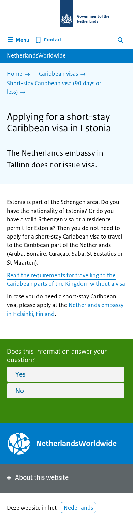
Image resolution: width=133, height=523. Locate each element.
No (19, 390)
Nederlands (78, 507)
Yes (20, 374)
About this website (42, 477)
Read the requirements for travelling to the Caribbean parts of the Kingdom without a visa (66, 279)
